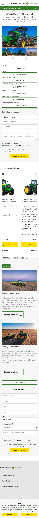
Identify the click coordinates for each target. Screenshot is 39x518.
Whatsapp (8, 145)
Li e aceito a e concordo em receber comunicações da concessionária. (20, 446)
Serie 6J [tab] (6, 266)
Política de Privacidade (20, 445)
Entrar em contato (19, 156)
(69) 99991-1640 (20, 74)
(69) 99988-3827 (20, 81)
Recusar (29, 515)
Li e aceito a (17, 150)
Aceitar (9, 515)
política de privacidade (24, 509)
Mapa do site (6, 481)
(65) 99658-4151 (20, 106)
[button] (3, 37)
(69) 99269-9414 (20, 93)
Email (27, 145)
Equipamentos (7, 475)
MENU (3, 4)
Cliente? (4, 416)
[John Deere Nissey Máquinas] (24, 4)
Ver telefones (21, 382)
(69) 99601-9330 (20, 68)
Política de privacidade (10, 486)
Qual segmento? (7, 424)
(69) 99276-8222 (20, 87)
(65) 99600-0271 (20, 99)
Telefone (18, 145)
